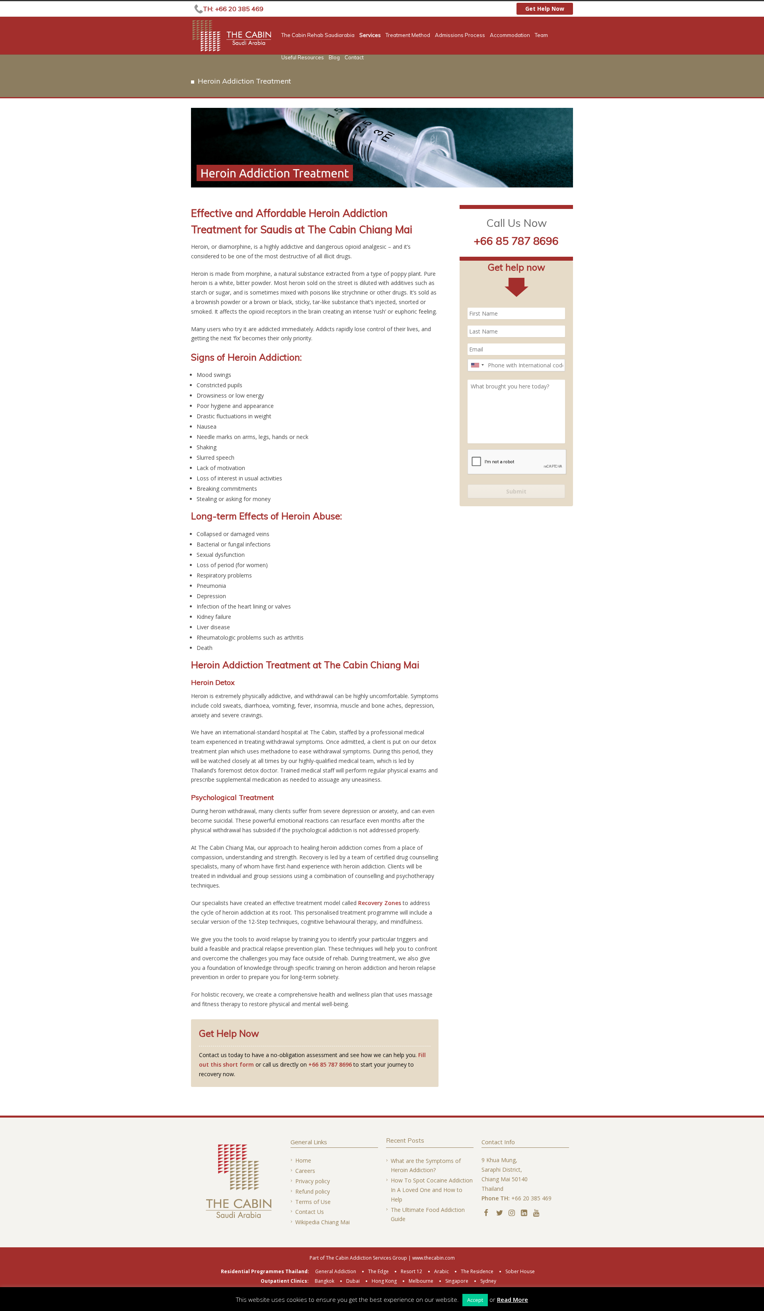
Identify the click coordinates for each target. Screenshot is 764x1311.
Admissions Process (460, 35)
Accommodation (510, 35)
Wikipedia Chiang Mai (322, 1222)
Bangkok (324, 1281)
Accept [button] (475, 1299)
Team (541, 35)
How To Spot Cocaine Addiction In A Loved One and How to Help (432, 1189)
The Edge (378, 1271)
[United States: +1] (477, 365)
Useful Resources (302, 57)
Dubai (353, 1281)
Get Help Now (544, 8)
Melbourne (421, 1281)
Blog (334, 57)
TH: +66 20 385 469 (233, 9)
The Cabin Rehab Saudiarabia (318, 35)
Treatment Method (408, 35)
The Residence (477, 1271)
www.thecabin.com (433, 1257)
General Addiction (335, 1271)
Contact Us (309, 1211)
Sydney (488, 1281)
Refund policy (312, 1191)
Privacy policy (312, 1181)
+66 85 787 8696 (330, 1064)
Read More (512, 1299)
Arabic (441, 1271)
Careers (305, 1170)
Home (303, 1160)
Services (370, 35)
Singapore (456, 1281)
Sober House (520, 1271)
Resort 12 (411, 1271)
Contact (354, 57)
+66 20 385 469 (531, 1198)
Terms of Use (313, 1202)
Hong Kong (384, 1281)
